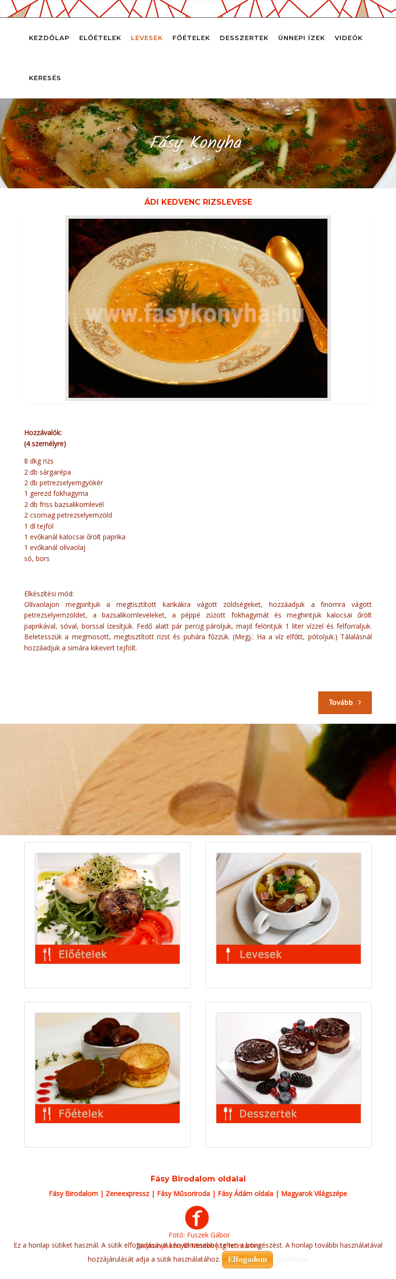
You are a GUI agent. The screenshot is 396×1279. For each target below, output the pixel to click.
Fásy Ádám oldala (245, 1193)
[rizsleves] (198, 308)
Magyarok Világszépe (314, 1193)
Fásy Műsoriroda (183, 1193)
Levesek (147, 38)
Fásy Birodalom (73, 1193)
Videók (349, 38)
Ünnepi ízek (301, 38)
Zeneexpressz (127, 1193)
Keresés (45, 78)
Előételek (100, 38)
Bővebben (292, 1259)
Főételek (191, 38)
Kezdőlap (49, 38)
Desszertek (244, 38)
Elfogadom (247, 1259)
